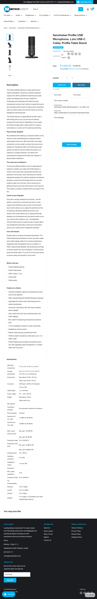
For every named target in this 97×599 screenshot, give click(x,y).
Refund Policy (76, 534)
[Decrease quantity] (62, 78)
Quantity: (56, 78)
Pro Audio (7, 15)
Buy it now (81, 85)
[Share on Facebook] (68, 53)
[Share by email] (79, 53)
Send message (71, 144)
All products (12, 28)
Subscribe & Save (86, 2)
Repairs (46, 537)
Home (5, 28)
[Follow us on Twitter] (84, 593)
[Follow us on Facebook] (81, 593)
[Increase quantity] (72, 78)
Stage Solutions (79, 15)
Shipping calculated (74, 69)
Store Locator (48, 531)
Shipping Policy (76, 537)
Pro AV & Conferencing (61, 15)
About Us (47, 528)
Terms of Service (77, 528)
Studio (18, 15)
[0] (91, 9)
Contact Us (47, 540)
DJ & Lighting (43, 15)
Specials (33, 21)
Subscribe (10, 580)
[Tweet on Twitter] (76, 53)
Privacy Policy (76, 531)
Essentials (21, 21)
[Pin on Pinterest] (72, 53)
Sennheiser (57, 51)
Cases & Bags (8, 21)
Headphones (29, 15)
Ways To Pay (48, 534)
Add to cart (62, 85)
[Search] (80, 9)
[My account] (88, 9)
